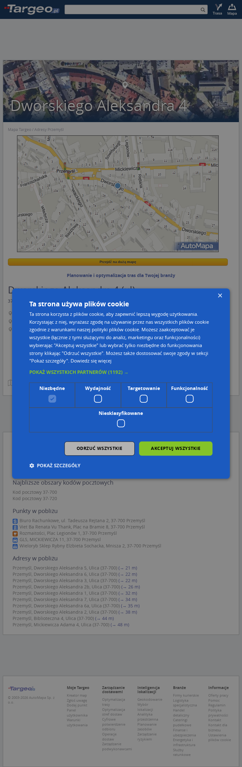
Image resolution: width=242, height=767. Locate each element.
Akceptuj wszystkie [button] (175, 448)
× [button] (219, 295)
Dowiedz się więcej (91, 361)
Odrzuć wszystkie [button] (99, 448)
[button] (120, 372)
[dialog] (121, 383)
